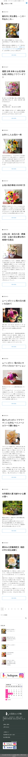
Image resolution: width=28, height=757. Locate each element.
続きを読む (14, 55)
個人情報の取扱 (6, 737)
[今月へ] (19, 685)
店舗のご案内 (6, 724)
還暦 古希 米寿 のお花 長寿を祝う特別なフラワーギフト (13, 74)
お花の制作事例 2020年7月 (13, 185)
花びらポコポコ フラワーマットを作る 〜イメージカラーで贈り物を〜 (13, 423)
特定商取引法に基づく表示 (9, 734)
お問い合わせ (6, 727)
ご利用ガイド (6, 732)
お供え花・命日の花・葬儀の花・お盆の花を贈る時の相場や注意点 (13, 237)
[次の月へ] (21, 685)
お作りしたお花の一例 (12, 135)
